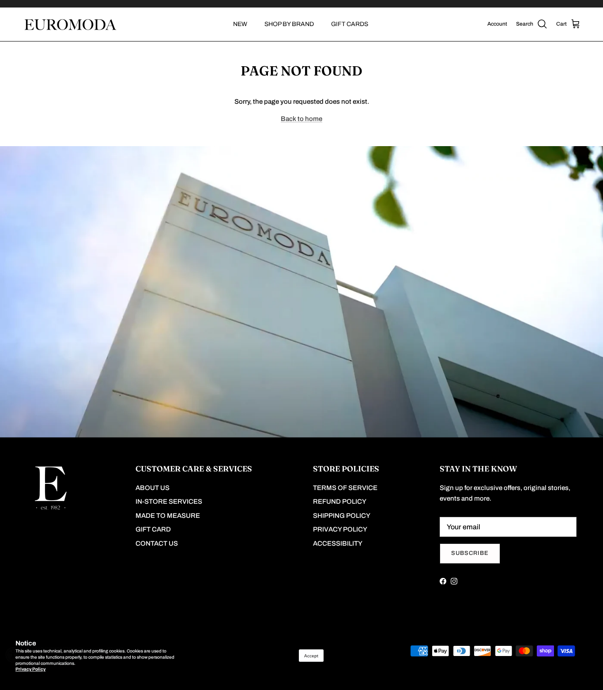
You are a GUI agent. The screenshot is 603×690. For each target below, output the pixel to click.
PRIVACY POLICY (340, 529)
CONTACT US (157, 543)
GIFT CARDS (349, 24)
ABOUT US (153, 487)
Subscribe (470, 553)
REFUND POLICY (339, 501)
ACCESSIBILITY (337, 543)
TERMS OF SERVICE (345, 487)
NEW (240, 24)
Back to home (301, 118)
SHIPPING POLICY (341, 515)
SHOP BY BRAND (289, 24)
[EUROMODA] (69, 24)
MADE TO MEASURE (168, 515)
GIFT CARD (153, 529)
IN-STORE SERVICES (169, 501)
